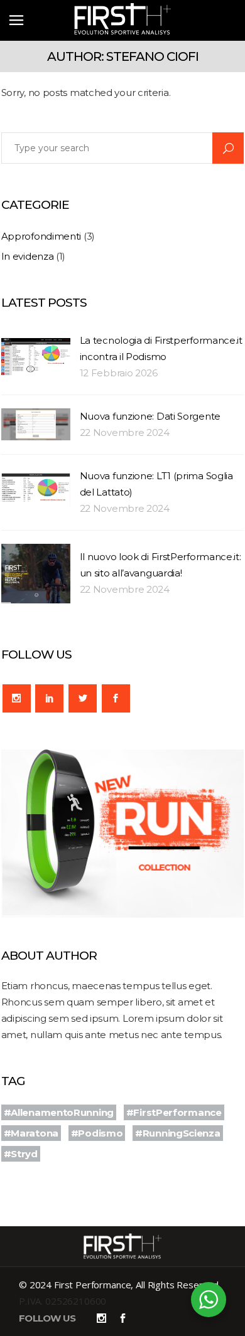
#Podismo (97, 1133)
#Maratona (31, 1133)
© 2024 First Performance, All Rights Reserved (119, 1284)
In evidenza (27, 256)
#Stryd (21, 1154)
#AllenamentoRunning (59, 1112)
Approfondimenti (41, 236)
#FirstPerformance (174, 1112)
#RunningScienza (177, 1133)
